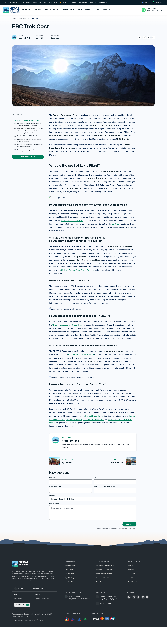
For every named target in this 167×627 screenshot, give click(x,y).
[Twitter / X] (138, 597)
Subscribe (20, 605)
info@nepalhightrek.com (110, 596)
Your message (54, 503)
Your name (52, 478)
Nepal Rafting (69, 578)
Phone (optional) (55, 486)
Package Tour (69, 574)
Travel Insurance (102, 582)
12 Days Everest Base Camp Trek (67, 325)
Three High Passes (74, 419)
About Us (131, 570)
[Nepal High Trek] (11, 10)
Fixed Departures (134, 582)
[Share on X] (144, 37)
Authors (130, 566)
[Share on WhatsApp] (149, 37)
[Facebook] (129, 597)
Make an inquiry (27, 157)
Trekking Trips (69, 582)
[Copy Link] (153, 37)
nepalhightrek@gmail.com (110, 599)
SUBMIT (129, 524)
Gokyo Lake (59, 419)
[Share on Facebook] (139, 37)
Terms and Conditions (103, 578)
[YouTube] (143, 597)
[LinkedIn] (147, 597)
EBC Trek (115, 224)
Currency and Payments (104, 570)
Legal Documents (134, 578)
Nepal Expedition (70, 566)
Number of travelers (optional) (104, 486)
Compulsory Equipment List (105, 566)
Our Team (131, 574)
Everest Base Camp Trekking (81, 354)
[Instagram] (134, 597)
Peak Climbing (69, 570)
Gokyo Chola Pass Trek (93, 419)
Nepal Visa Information (104, 574)
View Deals (101, 2)
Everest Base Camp (94, 416)
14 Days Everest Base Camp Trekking (77, 270)
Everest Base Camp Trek (72, 220)
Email (95, 478)
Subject (52, 495)
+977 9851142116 (106, 603)
